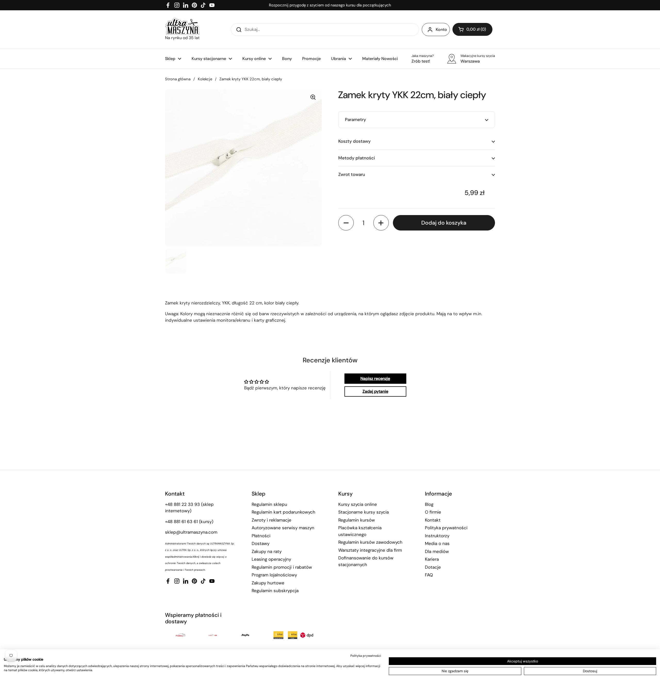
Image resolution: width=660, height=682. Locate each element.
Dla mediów (437, 551)
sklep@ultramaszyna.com (191, 532)
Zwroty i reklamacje (271, 520)
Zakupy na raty (267, 551)
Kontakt (433, 520)
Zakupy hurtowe (268, 583)
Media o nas (437, 543)
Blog (429, 504)
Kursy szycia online (357, 504)
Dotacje (433, 567)
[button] (472, 29)
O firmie (433, 512)
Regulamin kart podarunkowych (283, 512)
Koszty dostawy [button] (354, 141)
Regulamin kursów (356, 520)
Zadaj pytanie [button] (375, 391)
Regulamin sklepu (269, 504)
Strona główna (178, 79)
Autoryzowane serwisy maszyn (283, 528)
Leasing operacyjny (271, 559)
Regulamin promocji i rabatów (282, 567)
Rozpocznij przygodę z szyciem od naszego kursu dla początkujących (330, 5)
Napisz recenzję (375, 378)
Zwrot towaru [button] (351, 174)
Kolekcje (205, 79)
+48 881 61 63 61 (181, 521)
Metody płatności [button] (356, 158)
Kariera (432, 559)
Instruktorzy (437, 536)
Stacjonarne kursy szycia (363, 512)
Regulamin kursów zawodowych (370, 542)
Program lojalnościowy (274, 575)
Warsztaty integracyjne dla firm (370, 550)
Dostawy (260, 543)
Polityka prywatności (446, 528)
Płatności (261, 536)
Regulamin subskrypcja (275, 590)
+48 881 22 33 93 (182, 504)
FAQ (429, 575)
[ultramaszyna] (182, 26)
